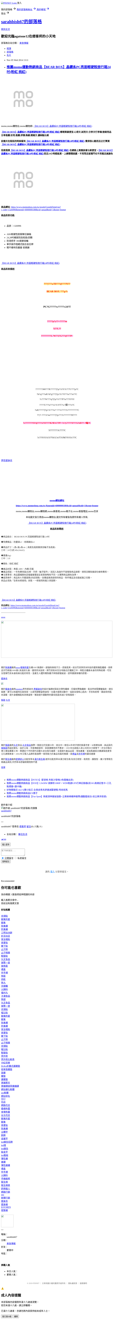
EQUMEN (6, 1207)
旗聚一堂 (5, 963)
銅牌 (3, 1135)
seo (2, 1194)
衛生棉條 (5, 1185)
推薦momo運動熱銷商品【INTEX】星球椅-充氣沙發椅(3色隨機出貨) (40, 780)
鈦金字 (4, 1152)
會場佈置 (5, 1112)
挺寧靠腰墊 (6, 1069)
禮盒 (74, 754)
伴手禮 (82, 754)
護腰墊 (4, 1079)
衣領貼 (4, 916)
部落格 (10, 52)
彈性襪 (4, 1158)
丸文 (8, 700)
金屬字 (4, 1138)
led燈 (3, 1145)
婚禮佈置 (5, 1108)
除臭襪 (8, 667)
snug (3, 617)
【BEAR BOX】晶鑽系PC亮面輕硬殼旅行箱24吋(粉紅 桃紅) (63, 126)
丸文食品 (27, 745)
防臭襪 (4, 929)
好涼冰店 (5, 936)
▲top (3, 839)
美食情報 (23, 43)
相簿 (9, 48)
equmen (19, 689)
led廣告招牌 (7, 1142)
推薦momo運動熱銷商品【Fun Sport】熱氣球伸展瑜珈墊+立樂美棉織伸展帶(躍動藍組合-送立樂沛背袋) (57, 796)
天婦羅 (4, 986)
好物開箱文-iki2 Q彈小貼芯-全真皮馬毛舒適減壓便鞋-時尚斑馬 (37, 790)
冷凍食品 (5, 996)
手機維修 (5, 1178)
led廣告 (4, 1148)
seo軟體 (4, 1093)
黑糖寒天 (5, 1083)
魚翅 (3, 999)
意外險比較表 (7, 1059)
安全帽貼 (5, 939)
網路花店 (5, 1105)
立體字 (4, 1132)
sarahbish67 (6, 811)
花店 (3, 1102)
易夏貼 (4, 943)
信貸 (3, 767)
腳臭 (3, 922)
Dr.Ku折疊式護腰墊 (10, 1066)
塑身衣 (4, 678)
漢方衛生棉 (39, 759)
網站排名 (5, 1096)
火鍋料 (4, 989)
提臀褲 (4, 1210)
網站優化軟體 (7, 1089)
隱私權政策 (72, 1283)
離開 (16, 1316)
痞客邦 (22, 826)
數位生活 (22, 834)
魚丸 (3, 983)
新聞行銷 (5, 1198)
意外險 (4, 1056)
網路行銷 (5, 1192)
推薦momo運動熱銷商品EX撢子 (22, 793)
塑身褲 (4, 1204)
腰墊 (3, 1076)
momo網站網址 (57, 500)
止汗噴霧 (5, 953)
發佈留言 (5, 861)
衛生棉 (8, 759)
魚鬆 (3, 700)
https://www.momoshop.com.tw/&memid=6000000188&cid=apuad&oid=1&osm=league (57, 505)
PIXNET (36, 1283)
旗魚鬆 (4, 748)
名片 (9, 55)
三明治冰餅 (6, 933)
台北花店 (5, 1115)
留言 (29, 826)
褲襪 (3, 1162)
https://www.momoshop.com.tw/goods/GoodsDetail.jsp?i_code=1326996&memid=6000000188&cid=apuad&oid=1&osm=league (33, 606)
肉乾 (3, 979)
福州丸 (4, 993)
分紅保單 (5, 1063)
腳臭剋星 (24, 667)
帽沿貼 (4, 1013)
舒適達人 (20, 759)
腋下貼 (4, 946)
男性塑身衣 (6, 460)
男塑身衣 (38, 689)
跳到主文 (5, 29)
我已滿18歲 (6, 1316)
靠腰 (3, 1073)
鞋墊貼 (4, 956)
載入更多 (5, 845)
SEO (3, 1099)
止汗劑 (4, 949)
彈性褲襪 (5, 1165)
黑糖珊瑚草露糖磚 (10, 1086)
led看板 (4, 1155)
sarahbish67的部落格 (21, 21)
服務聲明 (83, 1283)
